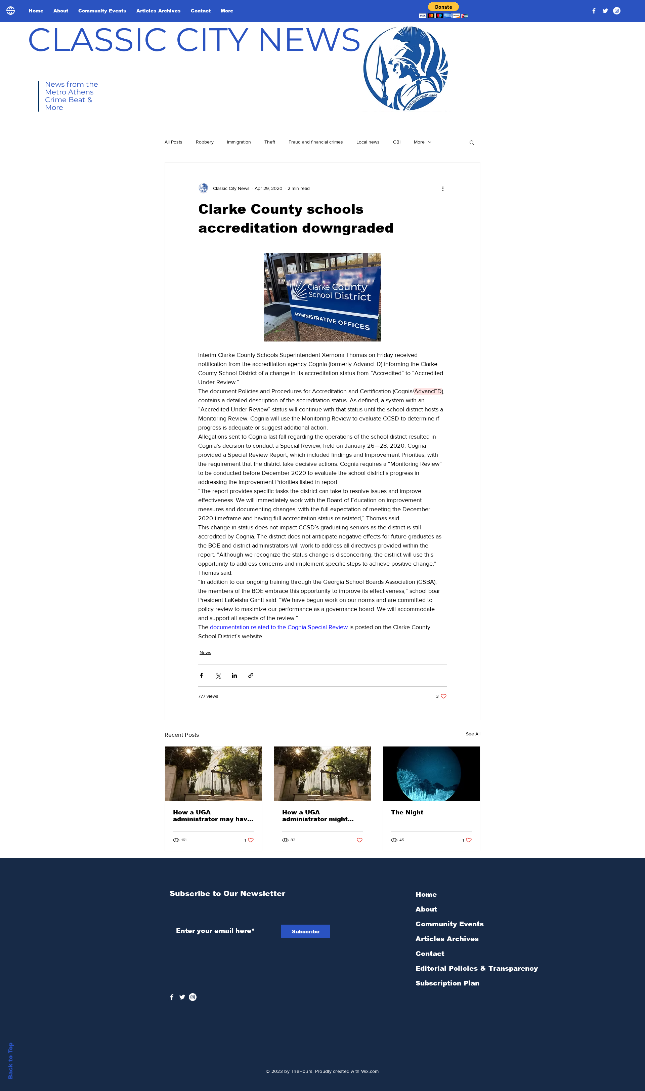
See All (473, 733)
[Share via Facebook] (201, 675)
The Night (407, 812)
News (205, 652)
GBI (396, 142)
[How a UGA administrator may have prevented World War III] (213, 773)
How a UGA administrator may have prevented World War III (212, 815)
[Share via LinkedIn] (234, 675)
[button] (443, 10)
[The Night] (431, 773)
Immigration (239, 142)
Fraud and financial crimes (316, 142)
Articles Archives (447, 938)
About (426, 909)
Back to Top (10, 1061)
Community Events (450, 924)
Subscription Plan (447, 983)
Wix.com (370, 1071)
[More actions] (443, 188)
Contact (430, 953)
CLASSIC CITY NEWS (194, 39)
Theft (269, 142)
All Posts (173, 142)
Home (426, 894)
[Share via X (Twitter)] (218, 675)
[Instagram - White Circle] (616, 10)
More (419, 142)
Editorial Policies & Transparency (477, 968)
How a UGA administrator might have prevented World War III (318, 815)
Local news (368, 142)
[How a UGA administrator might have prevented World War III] (322, 773)
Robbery (205, 142)
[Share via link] (251, 675)
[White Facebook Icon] (172, 997)
